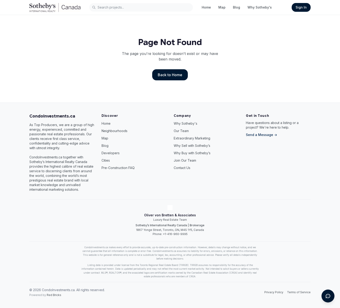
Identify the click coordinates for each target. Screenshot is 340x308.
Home (206, 7)
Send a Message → (261, 135)
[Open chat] (327, 296)
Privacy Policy (273, 292)
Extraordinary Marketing (192, 138)
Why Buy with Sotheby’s (192, 153)
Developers (111, 153)
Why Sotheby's (259, 7)
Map (222, 7)
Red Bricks (54, 295)
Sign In (301, 7)
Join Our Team (185, 160)
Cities (106, 160)
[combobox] (141, 7)
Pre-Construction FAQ (118, 168)
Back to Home (170, 74)
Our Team (181, 131)
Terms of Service (299, 292)
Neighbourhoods (114, 131)
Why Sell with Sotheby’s (192, 146)
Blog (236, 7)
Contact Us (182, 168)
